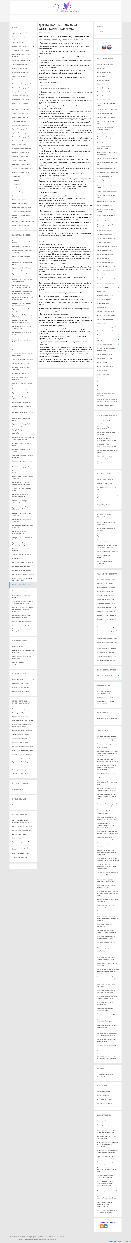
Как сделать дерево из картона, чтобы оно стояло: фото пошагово (107, 760)
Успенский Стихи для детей (20, 95)
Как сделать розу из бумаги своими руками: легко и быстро (106, 931)
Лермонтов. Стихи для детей (21, 60)
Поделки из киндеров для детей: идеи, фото (107, 985)
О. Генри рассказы (18, 346)
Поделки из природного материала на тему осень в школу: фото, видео (108, 949)
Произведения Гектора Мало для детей (22, 538)
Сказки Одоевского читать (105, 180)
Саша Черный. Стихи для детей (22, 141)
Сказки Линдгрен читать (104, 113)
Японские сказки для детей (105, 595)
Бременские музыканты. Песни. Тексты (22, 843)
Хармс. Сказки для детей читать (107, 191)
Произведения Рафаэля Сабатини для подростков (20, 321)
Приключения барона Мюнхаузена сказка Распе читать (107, 138)
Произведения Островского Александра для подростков (21, 483)
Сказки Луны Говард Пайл (105, 354)
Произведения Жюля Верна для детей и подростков (22, 275)
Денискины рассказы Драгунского (22, 359)
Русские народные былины (105, 270)
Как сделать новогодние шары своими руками (106, 1040)
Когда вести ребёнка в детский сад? (106, 488)
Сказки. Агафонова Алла (104, 344)
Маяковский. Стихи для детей (21, 148)
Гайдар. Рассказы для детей (21, 256)
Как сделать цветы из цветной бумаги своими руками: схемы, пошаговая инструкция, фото (106, 738)
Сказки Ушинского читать (105, 133)
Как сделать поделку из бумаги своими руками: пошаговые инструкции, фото (106, 811)
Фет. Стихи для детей (19, 121)
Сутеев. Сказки (101, 307)
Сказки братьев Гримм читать (106, 266)
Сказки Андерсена (103, 258)
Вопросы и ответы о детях (105, 697)
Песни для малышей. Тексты (21, 853)
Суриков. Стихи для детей (20, 133)
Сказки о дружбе (102, 362)
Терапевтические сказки (104, 234)
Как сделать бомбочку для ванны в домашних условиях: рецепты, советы (108, 971)
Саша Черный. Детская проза (21, 402)
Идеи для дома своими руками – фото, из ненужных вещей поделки (107, 775)
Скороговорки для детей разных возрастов (22, 38)
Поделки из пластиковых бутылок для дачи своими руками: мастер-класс (107, 893)
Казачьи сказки (101, 323)
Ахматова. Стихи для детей (20, 156)
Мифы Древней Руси (18, 713)
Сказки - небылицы (103, 374)
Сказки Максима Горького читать (107, 246)
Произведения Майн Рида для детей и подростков (21, 304)
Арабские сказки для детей (105, 583)
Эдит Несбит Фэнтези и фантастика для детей (104, 457)
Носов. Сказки (101, 291)
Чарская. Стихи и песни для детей (22, 168)
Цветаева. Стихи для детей (20, 152)
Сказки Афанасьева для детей (106, 327)
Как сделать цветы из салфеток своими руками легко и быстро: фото (107, 796)
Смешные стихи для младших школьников (21, 657)
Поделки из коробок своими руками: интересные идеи (105, 912)
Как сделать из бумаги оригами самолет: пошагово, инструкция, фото (107, 782)
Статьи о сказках (17, 789)
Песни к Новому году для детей (22, 826)
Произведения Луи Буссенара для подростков (23, 315)
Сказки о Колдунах (103, 390)
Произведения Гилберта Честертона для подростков (21, 286)
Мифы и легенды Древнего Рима (22, 750)
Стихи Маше (16, 176)
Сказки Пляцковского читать (106, 143)
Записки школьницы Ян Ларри (21, 554)
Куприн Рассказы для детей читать (21, 471)
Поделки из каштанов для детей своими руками (107, 1026)
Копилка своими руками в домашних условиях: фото (105, 880)
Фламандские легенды (19, 769)
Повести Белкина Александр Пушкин (21, 241)
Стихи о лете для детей (19, 199)
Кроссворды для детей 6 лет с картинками (106, 1126)
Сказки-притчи (101, 386)
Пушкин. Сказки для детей (105, 64)
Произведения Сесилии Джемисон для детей (19, 532)
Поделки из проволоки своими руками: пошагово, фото (106, 1020)
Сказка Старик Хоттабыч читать (107, 158)
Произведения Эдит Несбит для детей (22, 333)
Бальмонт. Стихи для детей (20, 109)
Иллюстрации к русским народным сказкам (104, 540)
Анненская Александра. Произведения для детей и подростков (20, 507)
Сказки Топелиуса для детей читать (106, 216)
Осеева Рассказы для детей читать (21, 596)
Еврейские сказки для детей (106, 660)
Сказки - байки (101, 378)
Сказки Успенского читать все (106, 315)
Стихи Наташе (16, 188)
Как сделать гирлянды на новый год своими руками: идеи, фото (107, 1034)
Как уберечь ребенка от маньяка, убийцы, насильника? (107, 496)
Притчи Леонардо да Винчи (20, 691)
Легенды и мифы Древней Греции (22, 746)
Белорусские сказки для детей (106, 619)
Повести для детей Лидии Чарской (23, 574)
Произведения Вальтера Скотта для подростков (22, 310)
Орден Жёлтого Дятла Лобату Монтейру (106, 394)
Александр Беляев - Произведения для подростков (106, 439)
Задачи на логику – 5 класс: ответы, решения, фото (105, 1176)
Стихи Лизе (15, 180)
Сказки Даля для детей (104, 88)
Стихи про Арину (17, 192)
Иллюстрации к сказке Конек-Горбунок (106, 529)
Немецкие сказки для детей (105, 591)
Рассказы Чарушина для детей (21, 373)
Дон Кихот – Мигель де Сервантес (22, 625)
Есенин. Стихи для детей (20, 103)
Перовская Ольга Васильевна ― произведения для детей (22, 616)
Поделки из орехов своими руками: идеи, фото (105, 1009)
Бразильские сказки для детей (106, 648)
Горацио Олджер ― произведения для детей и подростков (23, 438)
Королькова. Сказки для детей (106, 221)
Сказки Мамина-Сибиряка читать (107, 92)
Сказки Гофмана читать (104, 99)
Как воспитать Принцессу (105, 479)
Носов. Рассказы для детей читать (22, 562)
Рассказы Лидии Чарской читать (22, 570)
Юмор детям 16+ (17, 646)
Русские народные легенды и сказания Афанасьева (21, 725)
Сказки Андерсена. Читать (105, 254)
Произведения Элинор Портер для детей (21, 514)
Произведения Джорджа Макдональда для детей (19, 544)
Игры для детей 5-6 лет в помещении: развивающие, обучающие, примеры (105, 1183)
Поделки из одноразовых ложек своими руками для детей (107, 997)
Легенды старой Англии (19, 766)
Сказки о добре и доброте (105, 366)
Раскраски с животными (104, 1099)
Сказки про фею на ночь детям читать (106, 196)
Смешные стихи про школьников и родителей (23, 651)
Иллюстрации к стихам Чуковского (104, 556)
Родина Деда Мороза (103, 504)
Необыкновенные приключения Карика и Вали (107, 153)
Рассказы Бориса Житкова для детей (21, 407)
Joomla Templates (112, 1241)
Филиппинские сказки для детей (107, 638)
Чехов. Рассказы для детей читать (22, 467)
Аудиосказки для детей (19, 33)
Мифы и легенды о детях (20, 709)
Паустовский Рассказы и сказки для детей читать (22, 384)
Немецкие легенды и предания (22, 754)
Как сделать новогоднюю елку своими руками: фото (106, 1046)
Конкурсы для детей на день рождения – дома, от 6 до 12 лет (107, 1197)
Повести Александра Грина (20, 389)
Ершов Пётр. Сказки (103, 84)
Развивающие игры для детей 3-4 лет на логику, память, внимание (107, 1192)
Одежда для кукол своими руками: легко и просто (107, 900)
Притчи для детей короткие (20, 683)
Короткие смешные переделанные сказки (19, 663)
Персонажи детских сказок (105, 405)
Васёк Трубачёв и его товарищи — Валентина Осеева (22, 579)
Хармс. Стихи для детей (19, 160)
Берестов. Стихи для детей (20, 88)
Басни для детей (17, 679)
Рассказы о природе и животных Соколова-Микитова (22, 462)
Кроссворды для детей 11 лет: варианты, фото (106, 1137)
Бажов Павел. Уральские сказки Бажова (107, 339)
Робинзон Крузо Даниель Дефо (22, 621)
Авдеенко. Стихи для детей (20, 172)
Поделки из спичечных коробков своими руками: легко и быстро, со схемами (107, 918)
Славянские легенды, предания (22, 730)
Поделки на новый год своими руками (106, 1052)
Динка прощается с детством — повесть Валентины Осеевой (22, 591)
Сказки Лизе (101, 76)
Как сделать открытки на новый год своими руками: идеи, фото (107, 1057)
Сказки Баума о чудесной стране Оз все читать (107, 226)
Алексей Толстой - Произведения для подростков (107, 422)
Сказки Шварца (102, 274)
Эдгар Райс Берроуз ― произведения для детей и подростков (20, 431)
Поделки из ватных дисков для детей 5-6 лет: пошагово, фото (106, 818)
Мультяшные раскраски (104, 1103)
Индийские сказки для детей (106, 634)
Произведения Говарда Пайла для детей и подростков (21, 425)
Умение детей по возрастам (106, 1121)
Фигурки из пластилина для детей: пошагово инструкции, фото (107, 873)
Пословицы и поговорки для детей (23, 221)
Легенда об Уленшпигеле (20, 773)
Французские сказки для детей (106, 607)
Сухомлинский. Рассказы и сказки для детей (22, 477)
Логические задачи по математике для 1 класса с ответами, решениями (108, 1144)
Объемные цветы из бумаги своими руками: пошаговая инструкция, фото (106, 825)
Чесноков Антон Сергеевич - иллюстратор (106, 1075)
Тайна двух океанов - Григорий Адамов (106, 463)
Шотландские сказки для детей (106, 627)
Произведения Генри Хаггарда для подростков (21, 327)
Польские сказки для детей (105, 652)
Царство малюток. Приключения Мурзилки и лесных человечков (107, 400)
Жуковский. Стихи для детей (21, 50)
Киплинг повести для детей (20, 350)
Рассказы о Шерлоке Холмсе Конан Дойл (21, 630)
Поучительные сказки (104, 242)
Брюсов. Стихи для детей (20, 117)
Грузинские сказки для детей (106, 611)
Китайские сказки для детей (105, 599)
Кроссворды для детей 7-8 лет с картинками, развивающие (107, 1131)
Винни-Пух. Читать (103, 80)
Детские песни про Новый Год (21, 830)
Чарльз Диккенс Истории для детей (21, 397)
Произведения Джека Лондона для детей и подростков (21, 269)
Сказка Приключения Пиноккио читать (107, 163)
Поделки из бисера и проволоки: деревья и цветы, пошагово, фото (107, 832)
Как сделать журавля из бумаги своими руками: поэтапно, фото (107, 789)
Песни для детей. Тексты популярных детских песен (20, 821)
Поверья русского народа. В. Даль (22, 720)
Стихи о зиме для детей (19, 203)
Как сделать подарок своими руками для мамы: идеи (106, 943)
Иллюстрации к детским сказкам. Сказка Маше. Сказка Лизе (107, 546)
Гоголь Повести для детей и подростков (21, 378)
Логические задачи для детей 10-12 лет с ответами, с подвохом (107, 1157)
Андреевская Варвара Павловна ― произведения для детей (22, 602)
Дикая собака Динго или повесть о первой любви (22, 354)
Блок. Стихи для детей (19, 144)
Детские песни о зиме (19, 834)
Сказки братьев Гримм (104, 335)
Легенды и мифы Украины (20, 734)
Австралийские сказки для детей (107, 642)
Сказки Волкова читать (104, 96)
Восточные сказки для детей (106, 587)
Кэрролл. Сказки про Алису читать (105, 122)
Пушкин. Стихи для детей (20, 46)
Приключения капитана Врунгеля (22, 393)
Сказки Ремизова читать (104, 205)
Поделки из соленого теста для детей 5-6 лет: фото (107, 886)
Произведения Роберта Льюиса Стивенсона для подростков (22, 292)
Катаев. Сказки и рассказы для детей (106, 279)
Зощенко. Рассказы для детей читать (21, 489)
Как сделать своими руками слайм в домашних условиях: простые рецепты (108, 753)
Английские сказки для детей (106, 579)
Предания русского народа (20, 716)
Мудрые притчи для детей (20, 687)
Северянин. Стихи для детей (21, 164)
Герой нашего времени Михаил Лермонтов (22, 251)
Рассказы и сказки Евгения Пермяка (20, 549)
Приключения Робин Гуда (20, 762)
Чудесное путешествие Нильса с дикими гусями (107, 349)
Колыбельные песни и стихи (21, 805)
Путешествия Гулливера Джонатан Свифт (104, 147)
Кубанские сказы (17, 558)
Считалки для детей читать (20, 225)
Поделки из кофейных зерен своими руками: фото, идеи (106, 838)
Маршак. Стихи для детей (20, 68)
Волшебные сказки (103, 303)
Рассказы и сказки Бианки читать (22, 412)
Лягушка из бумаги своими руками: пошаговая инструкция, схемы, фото (107, 852)
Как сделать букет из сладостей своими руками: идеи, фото (107, 805)
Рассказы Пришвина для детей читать (22, 444)
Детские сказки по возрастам (106, 201)
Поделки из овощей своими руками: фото (105, 1003)
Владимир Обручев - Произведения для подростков (106, 445)
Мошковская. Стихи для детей (21, 84)
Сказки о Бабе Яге (102, 287)
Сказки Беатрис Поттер (104, 358)
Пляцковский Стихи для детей (21, 99)
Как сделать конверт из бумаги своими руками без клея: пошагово (106, 844)
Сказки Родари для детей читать (107, 331)
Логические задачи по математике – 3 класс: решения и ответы (108, 1151)
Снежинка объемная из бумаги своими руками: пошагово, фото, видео (107, 979)
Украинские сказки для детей (106, 603)
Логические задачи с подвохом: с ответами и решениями (107, 1163)
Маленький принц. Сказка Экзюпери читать (105, 128)
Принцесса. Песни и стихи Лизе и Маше (22, 216)
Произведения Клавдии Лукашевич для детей (19, 501)
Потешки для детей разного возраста (21, 55)
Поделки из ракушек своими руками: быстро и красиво (106, 937)
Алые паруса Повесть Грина (21, 363)
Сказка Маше (101, 68)
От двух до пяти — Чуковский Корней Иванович (106, 702)
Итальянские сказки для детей (106, 615)
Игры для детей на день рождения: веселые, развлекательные (104, 1204)
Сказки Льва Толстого (104, 72)
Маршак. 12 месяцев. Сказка (106, 311)
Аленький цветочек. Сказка (105, 295)
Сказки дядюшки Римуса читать (107, 238)
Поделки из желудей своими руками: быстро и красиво (106, 991)
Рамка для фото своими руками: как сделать (107, 964)
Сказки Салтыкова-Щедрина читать (106, 104)
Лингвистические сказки (104, 230)
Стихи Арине (16, 196)
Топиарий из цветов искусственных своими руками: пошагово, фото (106, 866)
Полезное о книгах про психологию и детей (104, 692)
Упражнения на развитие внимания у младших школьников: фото (107, 1169)
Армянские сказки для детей (106, 623)
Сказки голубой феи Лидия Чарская (105, 210)
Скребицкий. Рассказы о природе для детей (22, 456)
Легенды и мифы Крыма (19, 738)
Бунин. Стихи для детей (19, 129)
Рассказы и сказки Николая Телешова (20, 368)
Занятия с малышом (103, 501)
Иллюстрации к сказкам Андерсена (104, 562)
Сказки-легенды (102, 370)
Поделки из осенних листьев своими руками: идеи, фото (106, 958)
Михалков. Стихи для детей (20, 72)
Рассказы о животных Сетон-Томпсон (21, 450)
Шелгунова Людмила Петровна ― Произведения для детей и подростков (22, 609)
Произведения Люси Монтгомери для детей (22, 526)
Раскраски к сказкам (103, 1091)
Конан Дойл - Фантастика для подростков (106, 433)
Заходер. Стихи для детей (20, 92)
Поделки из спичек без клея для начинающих (107, 925)
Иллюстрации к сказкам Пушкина (104, 535)
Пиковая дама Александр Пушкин (22, 246)
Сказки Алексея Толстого (105, 250)
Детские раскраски (103, 1095)
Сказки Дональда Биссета (105, 176)
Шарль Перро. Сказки (104, 299)
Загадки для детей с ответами (21, 211)
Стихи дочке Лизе (17, 184)
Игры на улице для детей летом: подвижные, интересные (107, 1211)
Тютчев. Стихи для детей (20, 113)
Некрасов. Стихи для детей (20, 125)
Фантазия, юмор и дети (104, 483)
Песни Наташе (16, 838)
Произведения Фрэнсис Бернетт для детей (22, 520)
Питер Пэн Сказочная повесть (106, 168)
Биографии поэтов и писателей (107, 718)
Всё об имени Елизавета (104, 675)
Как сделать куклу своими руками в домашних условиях (107, 1015)
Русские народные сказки (105, 319)
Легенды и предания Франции (21, 758)
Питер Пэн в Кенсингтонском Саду (108, 172)
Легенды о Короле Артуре (20, 742)
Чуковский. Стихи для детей (21, 64)
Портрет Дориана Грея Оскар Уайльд (21, 341)
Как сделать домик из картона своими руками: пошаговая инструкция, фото (106, 767)
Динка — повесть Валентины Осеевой (21, 585)
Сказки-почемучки (103, 382)
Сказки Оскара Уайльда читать (106, 117)
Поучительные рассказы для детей (21, 419)
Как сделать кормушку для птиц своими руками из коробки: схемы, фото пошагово (107, 745)
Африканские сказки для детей (106, 656)
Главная (15, 27)
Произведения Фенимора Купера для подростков (22, 298)
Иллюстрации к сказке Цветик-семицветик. (106, 523)
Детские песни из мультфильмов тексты (22, 848)
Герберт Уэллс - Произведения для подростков (107, 427)
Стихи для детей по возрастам (21, 207)
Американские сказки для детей (107, 631)
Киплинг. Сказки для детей (105, 283)
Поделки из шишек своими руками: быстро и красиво (105, 906)
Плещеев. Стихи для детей (20, 137)
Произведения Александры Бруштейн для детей (20, 495)
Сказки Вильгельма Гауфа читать (107, 109)
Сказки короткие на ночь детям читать (106, 186)
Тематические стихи (18, 42)
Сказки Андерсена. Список (105, 262)
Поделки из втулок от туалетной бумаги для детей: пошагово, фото (108, 859)
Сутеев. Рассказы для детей (21, 566)
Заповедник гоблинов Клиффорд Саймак (107, 451)
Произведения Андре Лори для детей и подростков (22, 280)
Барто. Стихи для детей (19, 76)
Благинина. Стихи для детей (21, 80)
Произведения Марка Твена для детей (22, 263)
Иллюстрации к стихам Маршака (107, 551)
